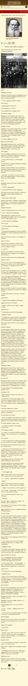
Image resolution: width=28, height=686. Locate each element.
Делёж (3, 207)
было (8, 106)
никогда (23, 509)
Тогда (2, 253)
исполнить (4, 279)
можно (7, 312)
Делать (7, 592)
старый (11, 272)
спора (11, 217)
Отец (2, 241)
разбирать (11, 533)
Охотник (3, 380)
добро (20, 159)
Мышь (8, 154)
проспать (19, 122)
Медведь (3, 596)
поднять (3, 371)
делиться (15, 221)
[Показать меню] (1, 7)
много (25, 380)
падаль (14, 270)
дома (5, 361)
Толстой (10, 51)
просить (23, 155)
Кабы (3, 394)
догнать (3, 389)
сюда (6, 198)
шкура (2, 147)
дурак (13, 335)
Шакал (24, 288)
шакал (15, 272)
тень (9, 126)
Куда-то (11, 356)
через (15, 129)
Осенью (3, 95)
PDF (13, 43)
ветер (23, 146)
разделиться (4, 217)
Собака (3, 126)
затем (12, 549)
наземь (3, 593)
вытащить (12, 300)
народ (10, 146)
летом (8, 100)
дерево (3, 590)
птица (12, 394)
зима (7, 520)
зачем (5, 317)
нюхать (21, 596)
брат (4, 488)
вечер (18, 398)
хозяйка (10, 122)
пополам (16, 213)
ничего (21, 237)
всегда (22, 634)
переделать (18, 571)
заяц (5, 406)
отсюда (21, 300)
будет (4, 511)
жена (6, 430)
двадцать (15, 371)
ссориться (23, 264)
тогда (18, 557)
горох (9, 365)
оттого (6, 650)
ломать (22, 253)
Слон (2, 288)
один (3, 522)
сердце (3, 652)
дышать (3, 598)
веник (7, 246)
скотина (15, 146)
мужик (7, 329)
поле (23, 402)
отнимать (22, 133)
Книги (10, 15)
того (9, 135)
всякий (13, 265)
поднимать (12, 123)
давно (2, 455)
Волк (12, 187)
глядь (15, 466)
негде (16, 559)
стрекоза (13, 96)
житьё (4, 282)
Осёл (2, 141)
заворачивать (4, 332)
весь (22, 374)
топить (18, 520)
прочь (20, 340)
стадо (2, 205)
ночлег (10, 400)
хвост (17, 305)
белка (7, 617)
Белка (2, 619)
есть (5, 272)
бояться (3, 203)
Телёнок (3, 656)
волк (9, 187)
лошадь (8, 327)
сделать (3, 165)
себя (16, 130)
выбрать (22, 279)
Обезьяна (3, 365)
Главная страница (4, 15)
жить (18, 262)
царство (7, 285)
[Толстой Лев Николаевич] (14, 3)
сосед (7, 541)
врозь (6, 265)
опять (15, 200)
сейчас (21, 305)
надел (5, 144)
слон (8, 268)
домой (5, 337)
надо (6, 571)
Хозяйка (3, 116)
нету (21, 531)
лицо (15, 600)
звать (5, 184)
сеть (23, 382)
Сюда (3, 198)
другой (3, 466)
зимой (14, 111)
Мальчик (3, 183)
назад (10, 332)
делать (5, 278)
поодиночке (21, 257)
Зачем (3, 345)
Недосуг (4, 106)
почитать (8, 284)
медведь (3, 589)
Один (7, 589)
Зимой (21, 541)
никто (2, 264)
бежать (19, 426)
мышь (6, 151)
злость (23, 650)
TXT (9, 43)
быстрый (22, 440)
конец (6, 466)
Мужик (3, 327)
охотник (14, 385)
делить (9, 226)
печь (10, 517)
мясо (5, 130)
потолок (16, 533)
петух (9, 113)
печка (7, 513)
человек (13, 520)
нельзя (19, 278)
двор (2, 525)
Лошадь (6, 352)
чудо (6, 476)
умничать (3, 355)
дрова (15, 522)
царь (8, 276)
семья (15, 517)
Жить (13, 559)
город (11, 329)
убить (22, 119)
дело (16, 117)
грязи (18, 338)
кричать (3, 195)
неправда (19, 190)
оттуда (21, 642)
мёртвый (3, 602)
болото (10, 289)
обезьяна (19, 369)
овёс (2, 363)
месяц (6, 522)
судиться (22, 217)
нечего (7, 203)
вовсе (14, 135)
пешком (16, 388)
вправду (4, 194)
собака (17, 132)
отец (5, 215)
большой (16, 516)
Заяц (14, 464)
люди (2, 353)
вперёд (19, 509)
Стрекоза (3, 92)
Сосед (7, 218)
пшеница (20, 95)
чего (25, 270)
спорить (8, 511)
